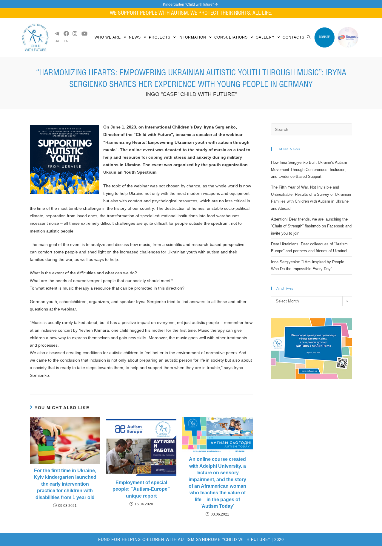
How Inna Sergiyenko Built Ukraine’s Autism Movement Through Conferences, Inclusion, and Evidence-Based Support (309, 169)
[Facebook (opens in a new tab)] (65, 33)
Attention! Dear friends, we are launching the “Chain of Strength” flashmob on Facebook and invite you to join (311, 226)
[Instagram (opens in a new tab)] (74, 33)
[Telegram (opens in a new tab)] (56, 33)
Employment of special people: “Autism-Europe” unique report (141, 489)
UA (57, 41)
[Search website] (309, 37)
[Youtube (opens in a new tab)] (83, 33)
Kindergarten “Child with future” (189, 4)
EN (66, 41)
